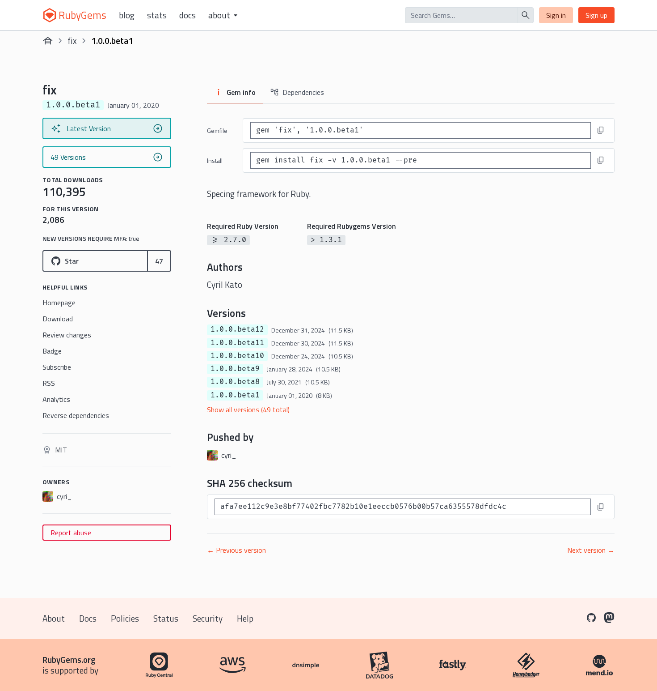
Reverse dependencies (75, 415)
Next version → (591, 550)
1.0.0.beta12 (237, 329)
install (215, 160)
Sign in (556, 15)
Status (165, 618)
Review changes (66, 334)
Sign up (596, 15)
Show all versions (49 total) (248, 409)
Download (57, 318)
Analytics (56, 399)
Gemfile (217, 130)
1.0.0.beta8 (235, 381)
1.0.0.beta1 (235, 395)
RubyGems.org (69, 659)
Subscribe (56, 367)
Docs (187, 15)
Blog (127, 15)
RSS (48, 383)
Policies (125, 618)
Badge (52, 351)
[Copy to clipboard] (600, 130)
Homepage (59, 302)
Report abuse (71, 532)
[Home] (48, 41)
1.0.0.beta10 (237, 355)
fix (72, 40)
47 (159, 261)
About (53, 618)
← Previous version (236, 550)
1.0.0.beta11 (237, 342)
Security (208, 618)
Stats (157, 15)
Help (245, 618)
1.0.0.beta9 (235, 368)
